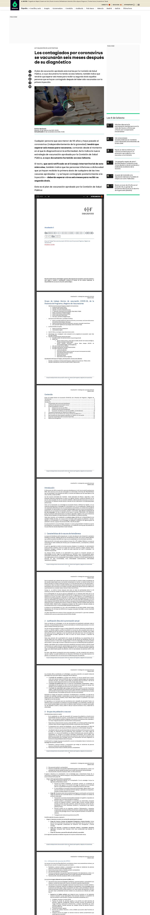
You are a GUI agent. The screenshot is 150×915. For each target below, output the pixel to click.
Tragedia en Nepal (33, 1)
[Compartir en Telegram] (30, 84)
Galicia (117, 8)
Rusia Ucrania (54, 1)
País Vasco (90, 8)
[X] (30, 72)
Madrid (109, 8)
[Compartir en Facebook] (30, 76)
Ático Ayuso (76, 1)
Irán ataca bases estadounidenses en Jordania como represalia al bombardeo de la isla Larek (127, 140)
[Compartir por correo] (30, 88)
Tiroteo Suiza (92, 1)
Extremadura (57, 8)
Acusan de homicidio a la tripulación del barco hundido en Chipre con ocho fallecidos (126, 176)
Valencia (100, 8)
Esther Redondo (40, 129)
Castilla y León (35, 8)
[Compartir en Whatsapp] (30, 80)
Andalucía (79, 8)
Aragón (47, 8)
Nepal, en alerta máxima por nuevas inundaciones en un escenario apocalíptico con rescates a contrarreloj (125, 152)
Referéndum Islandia (66, 1)
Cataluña (69, 8)
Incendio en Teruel (102, 1)
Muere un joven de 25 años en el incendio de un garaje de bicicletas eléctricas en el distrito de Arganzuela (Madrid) (127, 187)
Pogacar (84, 1)
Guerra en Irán (44, 1)
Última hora (127, 8)
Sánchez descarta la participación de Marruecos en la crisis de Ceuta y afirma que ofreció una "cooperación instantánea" (127, 128)
